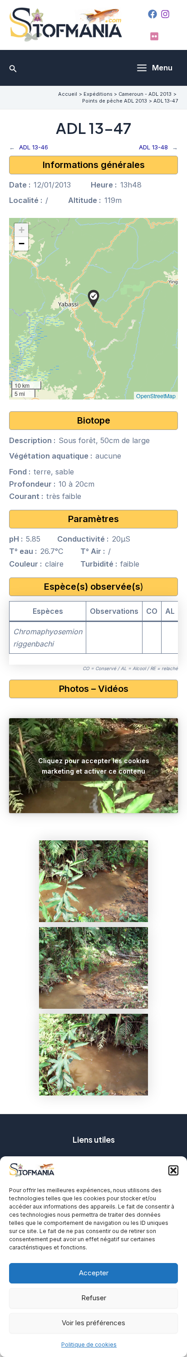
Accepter (93, 1272)
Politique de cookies (89, 1344)
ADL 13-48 (153, 147)
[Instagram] (165, 14)
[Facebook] (152, 14)
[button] (173, 1170)
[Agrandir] (136, 852)
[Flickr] (154, 36)
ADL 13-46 (33, 147)
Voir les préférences (93, 1322)
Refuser (93, 1297)
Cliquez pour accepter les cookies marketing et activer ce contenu (93, 766)
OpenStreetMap (156, 396)
